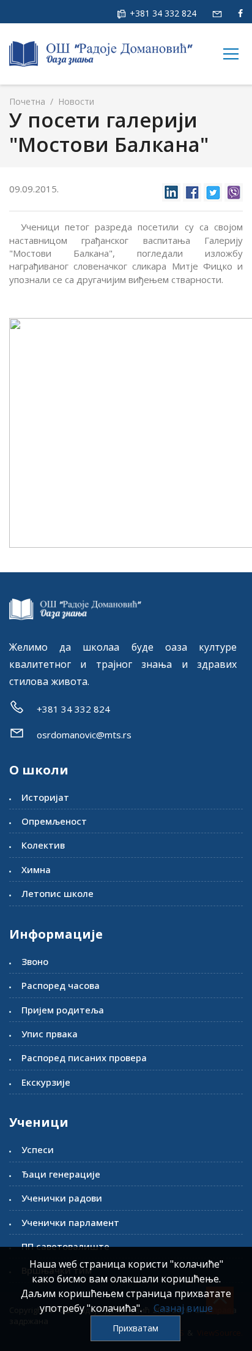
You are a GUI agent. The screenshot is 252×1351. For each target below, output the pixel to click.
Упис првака (49, 1033)
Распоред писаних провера (84, 1057)
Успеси (37, 1149)
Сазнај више (183, 1308)
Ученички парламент (70, 1222)
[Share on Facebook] (192, 189)
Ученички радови (61, 1198)
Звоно (34, 961)
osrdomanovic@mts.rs (84, 734)
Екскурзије (45, 1082)
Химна (36, 869)
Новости (75, 101)
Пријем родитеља (62, 1010)
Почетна (27, 101)
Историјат (45, 797)
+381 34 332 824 (161, 13)
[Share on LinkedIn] (171, 189)
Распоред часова (60, 985)
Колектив (43, 845)
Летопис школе (57, 893)
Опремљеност (54, 821)
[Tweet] (213, 189)
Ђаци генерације (60, 1174)
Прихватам (135, 1328)
